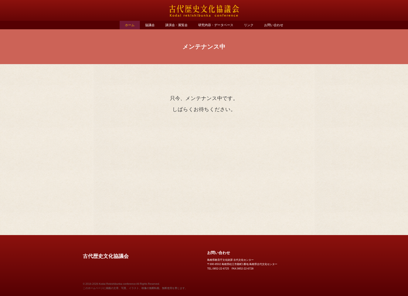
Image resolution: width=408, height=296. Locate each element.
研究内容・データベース (215, 25)
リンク (249, 25)
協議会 (150, 25)
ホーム (130, 25)
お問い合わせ (273, 25)
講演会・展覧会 (176, 25)
